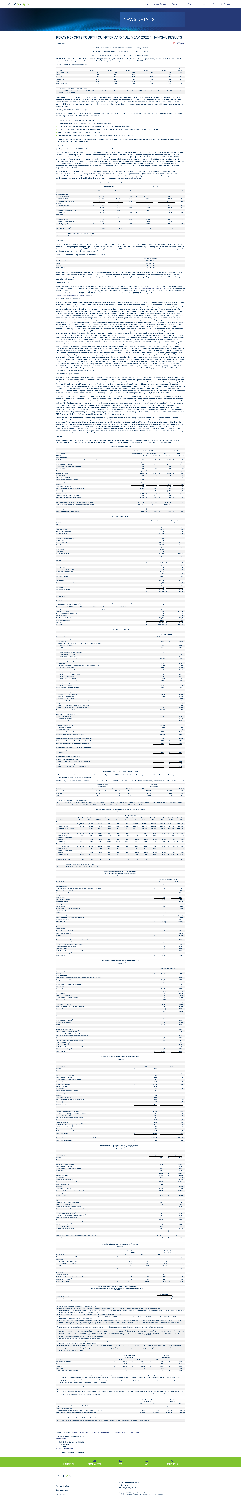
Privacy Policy (62, 1486)
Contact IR (172, 1464)
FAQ (146, 1464)
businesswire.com (81, 1432)
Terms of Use (62, 1490)
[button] (167, 4)
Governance (177, 4)
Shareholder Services (222, 4)
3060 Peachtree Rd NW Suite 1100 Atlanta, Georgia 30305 (129, 1485)
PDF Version (180, 43)
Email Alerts (94, 1464)
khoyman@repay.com (64, 1448)
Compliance (61, 1494)
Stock (190, 4)
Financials (203, 4)
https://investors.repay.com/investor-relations (151, 288)
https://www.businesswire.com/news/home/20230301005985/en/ (114, 1432)
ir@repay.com (61, 1438)
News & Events (159, 4)
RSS (120, 1464)
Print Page (68, 1464)
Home (146, 4)
